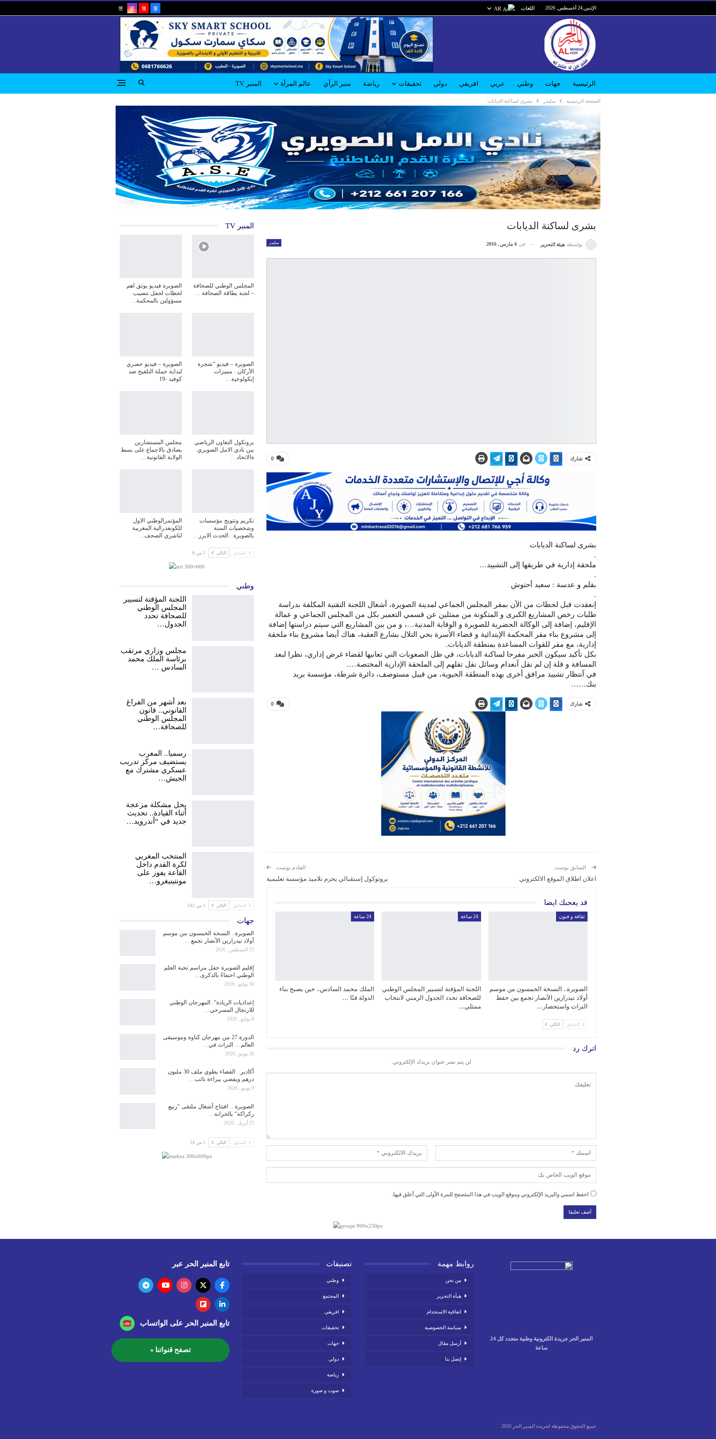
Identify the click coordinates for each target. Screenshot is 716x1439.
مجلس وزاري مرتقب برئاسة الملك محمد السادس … (153, 658)
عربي (497, 83)
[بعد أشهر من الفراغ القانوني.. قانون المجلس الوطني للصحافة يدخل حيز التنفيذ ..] (223, 719)
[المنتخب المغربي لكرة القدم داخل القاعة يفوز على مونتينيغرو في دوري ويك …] (223, 873)
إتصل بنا (453, 1359)
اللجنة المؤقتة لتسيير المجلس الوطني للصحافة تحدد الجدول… (154, 611)
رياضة (371, 83)
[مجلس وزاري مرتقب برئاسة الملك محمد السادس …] (223, 667)
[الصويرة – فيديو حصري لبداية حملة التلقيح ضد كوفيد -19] (151, 334)
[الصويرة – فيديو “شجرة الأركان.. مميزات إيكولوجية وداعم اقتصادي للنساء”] (223, 334)
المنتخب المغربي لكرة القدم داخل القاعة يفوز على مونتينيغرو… (160, 868)
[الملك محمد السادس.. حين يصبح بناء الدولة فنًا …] (324, 946)
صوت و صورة (325, 1390)
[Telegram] (145, 1285)
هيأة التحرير (449, 1296)
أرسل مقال (449, 1343)
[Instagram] (184, 1285)
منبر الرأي (337, 83)
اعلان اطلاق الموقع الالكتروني (557, 878)
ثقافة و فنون (572, 916)
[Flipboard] (203, 1304)
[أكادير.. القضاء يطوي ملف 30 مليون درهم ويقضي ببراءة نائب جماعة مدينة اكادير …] (137, 1081)
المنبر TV (248, 83)
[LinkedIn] (222, 1304)
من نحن (453, 1280)
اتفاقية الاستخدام (444, 1312)
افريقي (468, 83)
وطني (525, 83)
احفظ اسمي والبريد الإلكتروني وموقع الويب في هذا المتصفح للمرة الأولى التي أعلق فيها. (490, 1194)
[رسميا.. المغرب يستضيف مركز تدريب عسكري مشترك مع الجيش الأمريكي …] (223, 770)
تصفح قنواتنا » (170, 1350)
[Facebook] (222, 1285)
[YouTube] (164, 1285)
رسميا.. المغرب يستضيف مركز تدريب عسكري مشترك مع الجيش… (153, 765)
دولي (440, 83)
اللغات (528, 8)
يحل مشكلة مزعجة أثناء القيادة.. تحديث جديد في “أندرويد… (156, 813)
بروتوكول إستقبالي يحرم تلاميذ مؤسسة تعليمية (327, 878)
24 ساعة (469, 916)
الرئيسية (584, 83)
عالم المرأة (296, 83)
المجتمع (331, 1296)
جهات (553, 83)
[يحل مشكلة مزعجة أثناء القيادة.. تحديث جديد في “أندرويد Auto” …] (223, 822)
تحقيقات (410, 83)
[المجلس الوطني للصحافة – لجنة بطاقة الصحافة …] (223, 256)
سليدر (274, 242)
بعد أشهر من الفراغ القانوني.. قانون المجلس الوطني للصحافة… (156, 714)
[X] (203, 1285)
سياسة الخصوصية (443, 1327)
